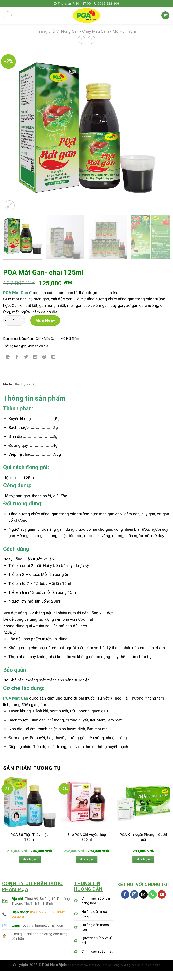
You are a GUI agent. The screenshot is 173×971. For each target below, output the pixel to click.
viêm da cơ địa (38, 346)
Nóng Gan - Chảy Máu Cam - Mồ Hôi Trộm (98, 31)
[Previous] (12, 129)
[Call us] (152, 894)
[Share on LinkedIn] (53, 357)
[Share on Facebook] (17, 357)
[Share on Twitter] (26, 357)
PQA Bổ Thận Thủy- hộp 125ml (29, 837)
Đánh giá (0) (24, 384)
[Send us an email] (143, 894)
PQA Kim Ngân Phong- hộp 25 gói (143, 837)
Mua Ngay (45, 320)
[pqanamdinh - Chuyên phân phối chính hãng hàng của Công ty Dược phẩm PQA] (86, 15)
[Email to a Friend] (35, 357)
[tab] (7, 384)
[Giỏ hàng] (165, 15)
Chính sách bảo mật (97, 951)
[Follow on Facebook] (125, 894)
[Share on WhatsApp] (8, 357)
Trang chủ (46, 31)
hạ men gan (18, 346)
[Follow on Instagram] (134, 894)
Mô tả (7, 384)
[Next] (161, 129)
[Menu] (8, 15)
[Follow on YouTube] (162, 894)
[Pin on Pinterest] (44, 357)
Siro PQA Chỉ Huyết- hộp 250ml (86, 837)
